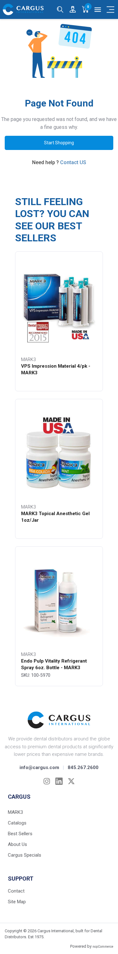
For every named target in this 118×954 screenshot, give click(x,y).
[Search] (60, 9)
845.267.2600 (83, 767)
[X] (71, 781)
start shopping (59, 142)
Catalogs (17, 823)
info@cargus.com (39, 767)
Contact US (73, 162)
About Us (17, 844)
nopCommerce (103, 946)
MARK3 (15, 812)
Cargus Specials (24, 855)
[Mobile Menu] (110, 9)
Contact (16, 891)
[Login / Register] (72, 9)
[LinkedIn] (59, 781)
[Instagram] (46, 781)
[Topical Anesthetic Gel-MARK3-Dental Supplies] (59, 452)
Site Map (17, 902)
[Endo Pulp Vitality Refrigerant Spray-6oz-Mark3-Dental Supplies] (59, 600)
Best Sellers (20, 833)
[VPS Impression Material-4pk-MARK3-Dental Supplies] (59, 305)
